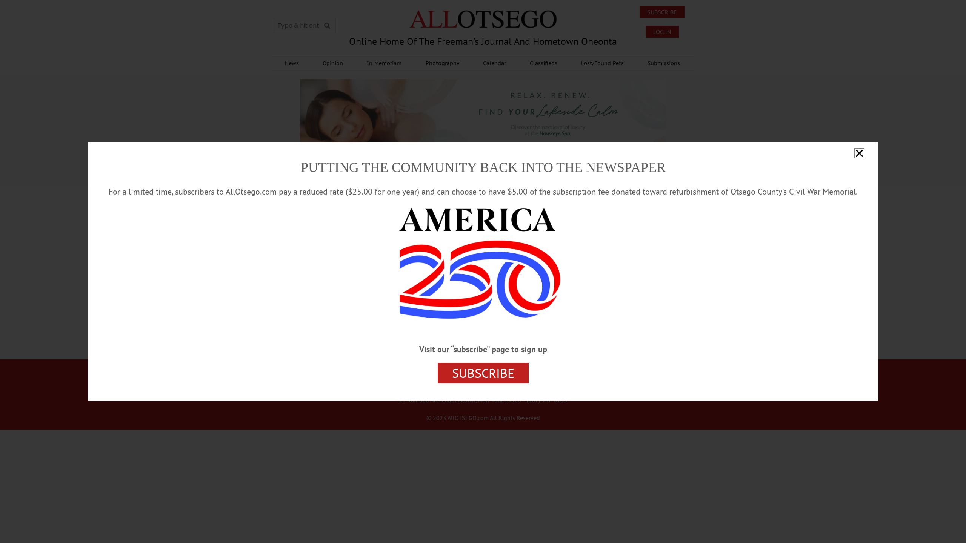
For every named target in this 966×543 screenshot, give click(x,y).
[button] (859, 153)
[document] (483, 271)
